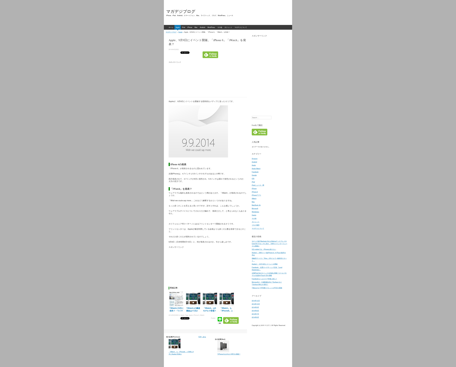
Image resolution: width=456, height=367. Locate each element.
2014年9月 (255, 307)
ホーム (171, 27)
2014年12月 (256, 300)
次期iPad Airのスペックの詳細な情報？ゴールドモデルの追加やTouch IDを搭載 (269, 274)
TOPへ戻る (202, 337)
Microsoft (255, 208)
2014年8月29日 (174, 49)
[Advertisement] (189, 80)
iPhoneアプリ (256, 195)
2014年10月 (256, 304)
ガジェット (228, 27)
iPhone (189, 27)
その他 (219, 27)
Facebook (255, 172)
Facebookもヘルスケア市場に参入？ (264, 279)
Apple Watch (256, 168)
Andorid (202, 27)
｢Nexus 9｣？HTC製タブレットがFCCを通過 (267, 288)
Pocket (213, 318)
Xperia (254, 215)
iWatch (202, 315)
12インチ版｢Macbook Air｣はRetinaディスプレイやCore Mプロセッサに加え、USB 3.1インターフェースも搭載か (269, 243)
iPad (183, 27)
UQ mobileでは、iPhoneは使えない (264, 249)
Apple (178, 27)
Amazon (254, 158)
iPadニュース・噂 (258, 185)
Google (254, 175)
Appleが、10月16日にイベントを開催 (265, 264)
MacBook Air (256, 205)
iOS (253, 178)
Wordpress (255, 212)
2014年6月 (255, 317)
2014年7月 (255, 314)
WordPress (211, 27)
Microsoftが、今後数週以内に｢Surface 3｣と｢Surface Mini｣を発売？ (267, 283)
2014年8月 (255, 310)
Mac (196, 27)
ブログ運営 (255, 225)
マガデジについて (241, 27)
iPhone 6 (196, 315)
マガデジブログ (180, 11)
